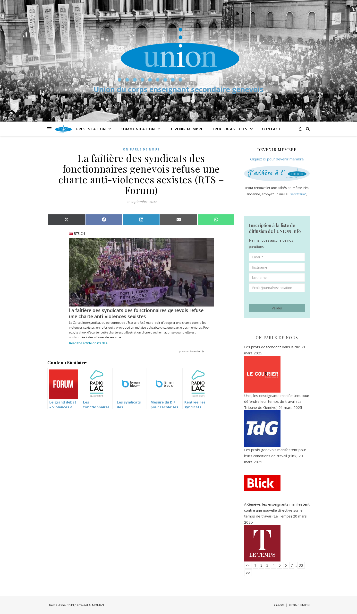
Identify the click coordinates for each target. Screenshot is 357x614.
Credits (279, 605)
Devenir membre (186, 128)
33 (301, 565)
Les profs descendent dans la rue (272, 346)
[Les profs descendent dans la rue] (277, 374)
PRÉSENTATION (91, 128)
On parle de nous (141, 149)
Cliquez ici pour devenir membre (277, 159)
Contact (271, 128)
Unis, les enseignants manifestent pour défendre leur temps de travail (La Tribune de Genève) (276, 401)
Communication (137, 128)
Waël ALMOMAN (92, 605)
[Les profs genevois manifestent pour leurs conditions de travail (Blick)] (277, 483)
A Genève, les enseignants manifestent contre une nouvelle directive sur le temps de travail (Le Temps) (277, 510)
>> (248, 572)
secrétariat (298, 194)
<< (248, 565)
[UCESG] (178, 55)
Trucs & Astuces (229, 128)
